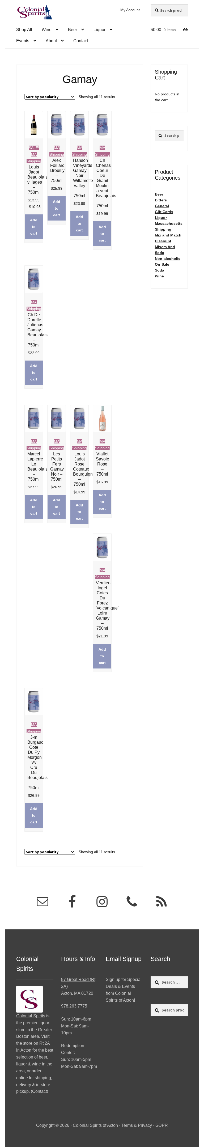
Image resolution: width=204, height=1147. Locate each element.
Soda (159, 270)
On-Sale (162, 264)
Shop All (24, 29)
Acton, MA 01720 (77, 993)
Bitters (161, 200)
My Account (130, 10)
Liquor (99, 29)
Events (22, 41)
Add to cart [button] (33, 226)
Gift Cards (164, 212)
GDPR (161, 1125)
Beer (72, 29)
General (162, 206)
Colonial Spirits (30, 1016)
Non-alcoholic (167, 258)
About (51, 41)
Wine (47, 29)
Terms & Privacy (136, 1125)
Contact (80, 41)
